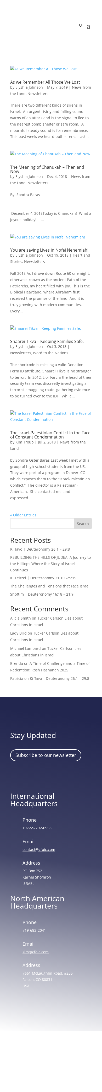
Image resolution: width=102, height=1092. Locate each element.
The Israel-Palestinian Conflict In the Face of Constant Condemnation (50, 435)
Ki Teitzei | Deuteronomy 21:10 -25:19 (43, 577)
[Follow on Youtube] (62, 775)
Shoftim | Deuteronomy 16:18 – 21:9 (41, 594)
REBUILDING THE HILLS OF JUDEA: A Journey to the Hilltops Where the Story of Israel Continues (50, 563)
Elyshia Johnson (29, 87)
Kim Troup (24, 442)
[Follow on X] (47, 775)
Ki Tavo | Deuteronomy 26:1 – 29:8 (40, 549)
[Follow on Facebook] (16, 775)
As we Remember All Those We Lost (45, 82)
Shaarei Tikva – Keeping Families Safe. (47, 341)
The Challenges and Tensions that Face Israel (49, 586)
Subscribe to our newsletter (45, 755)
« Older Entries (23, 514)
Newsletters (37, 93)
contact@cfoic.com (38, 849)
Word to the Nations (50, 352)
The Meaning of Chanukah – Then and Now (47, 169)
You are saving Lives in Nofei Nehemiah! (49, 250)
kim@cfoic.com (35, 951)
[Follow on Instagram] (31, 775)
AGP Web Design (58, 1067)
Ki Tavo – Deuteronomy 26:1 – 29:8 (59, 678)
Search (83, 523)
